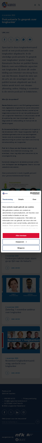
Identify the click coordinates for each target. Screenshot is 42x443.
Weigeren (21, 248)
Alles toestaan (21, 235)
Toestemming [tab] (7, 199)
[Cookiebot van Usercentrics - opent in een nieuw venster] (30, 193)
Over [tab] (34, 199)
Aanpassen (20, 242)
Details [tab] (21, 199)
